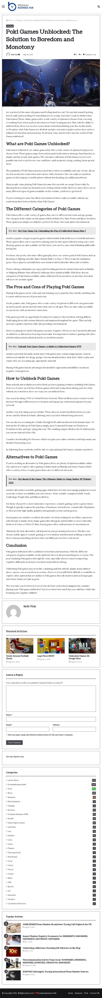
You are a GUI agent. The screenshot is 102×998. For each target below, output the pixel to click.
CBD (9, 882)
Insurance (12, 895)
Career (10, 865)
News (10, 793)
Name (9, 715)
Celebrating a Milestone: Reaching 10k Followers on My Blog (51, 948)
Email (9, 725)
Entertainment (14, 801)
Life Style (12, 827)
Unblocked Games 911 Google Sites (79, 657)
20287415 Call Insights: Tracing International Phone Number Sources (55, 971)
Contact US (94, 993)
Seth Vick (14, 55)
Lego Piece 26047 (45, 656)
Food (10, 861)
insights (70, 129)
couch (91, 241)
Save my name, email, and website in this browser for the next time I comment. (40, 735)
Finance (11, 848)
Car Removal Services (17, 903)
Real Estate (12, 857)
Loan (10, 840)
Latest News (13, 780)
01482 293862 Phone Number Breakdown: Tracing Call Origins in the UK (57, 924)
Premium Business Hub (46, 993)
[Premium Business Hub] (20, 6)
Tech (10, 789)
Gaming (18, 20)
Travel (10, 869)
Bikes (10, 878)
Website (56, 725)
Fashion (11, 835)
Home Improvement (16, 823)
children (81, 357)
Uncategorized (14, 852)
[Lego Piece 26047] (51, 645)
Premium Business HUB (18, 814)
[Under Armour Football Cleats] (19, 645)
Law (9, 831)
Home (10, 20)
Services (11, 810)
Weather (11, 899)
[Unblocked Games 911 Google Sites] (82, 645)
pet (9, 891)
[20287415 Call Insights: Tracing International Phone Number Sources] (13, 975)
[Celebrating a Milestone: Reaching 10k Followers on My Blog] (13, 952)
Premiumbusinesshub (17, 784)
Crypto (11, 874)
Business (11, 797)
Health (10, 818)
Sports (11, 886)
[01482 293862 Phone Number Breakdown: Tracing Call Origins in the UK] (13, 928)
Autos (10, 844)
